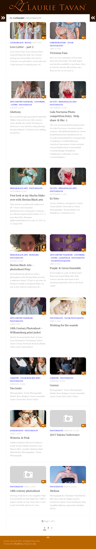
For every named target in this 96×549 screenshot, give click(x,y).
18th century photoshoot (25, 491)
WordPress (18, 543)
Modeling (34, 255)
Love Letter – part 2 (22, 47)
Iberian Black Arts (67, 101)
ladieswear (64, 258)
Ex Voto (53, 101)
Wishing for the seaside (64, 325)
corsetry (14, 378)
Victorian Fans (59, 53)
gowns (14, 104)
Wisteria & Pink (20, 438)
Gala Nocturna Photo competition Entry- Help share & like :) (64, 116)
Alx (34, 543)
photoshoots (25, 104)
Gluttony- (16, 112)
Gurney (54, 385)
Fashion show (16, 430)
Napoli (28, 42)
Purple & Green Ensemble (65, 268)
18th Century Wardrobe (21, 101)
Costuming (39, 101)
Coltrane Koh (16, 42)
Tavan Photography (60, 261)
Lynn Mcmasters (58, 42)
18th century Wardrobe (61, 255)
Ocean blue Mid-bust (30, 378)
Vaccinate (16, 388)
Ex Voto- (55, 198)
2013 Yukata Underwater (65, 434)
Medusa (54, 491)
